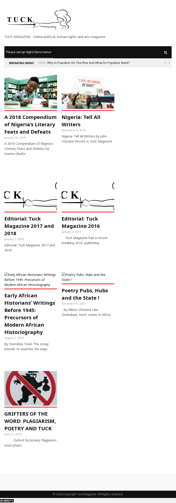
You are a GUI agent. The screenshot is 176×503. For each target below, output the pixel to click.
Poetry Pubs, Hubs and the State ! (85, 294)
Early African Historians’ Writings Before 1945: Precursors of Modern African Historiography (29, 313)
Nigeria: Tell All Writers (81, 120)
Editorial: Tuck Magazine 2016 (81, 222)
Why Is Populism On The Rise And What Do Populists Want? (88, 63)
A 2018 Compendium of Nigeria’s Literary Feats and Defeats (30, 124)
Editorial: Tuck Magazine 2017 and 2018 (29, 226)
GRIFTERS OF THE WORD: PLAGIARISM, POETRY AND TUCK (30, 421)
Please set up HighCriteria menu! (28, 52)
